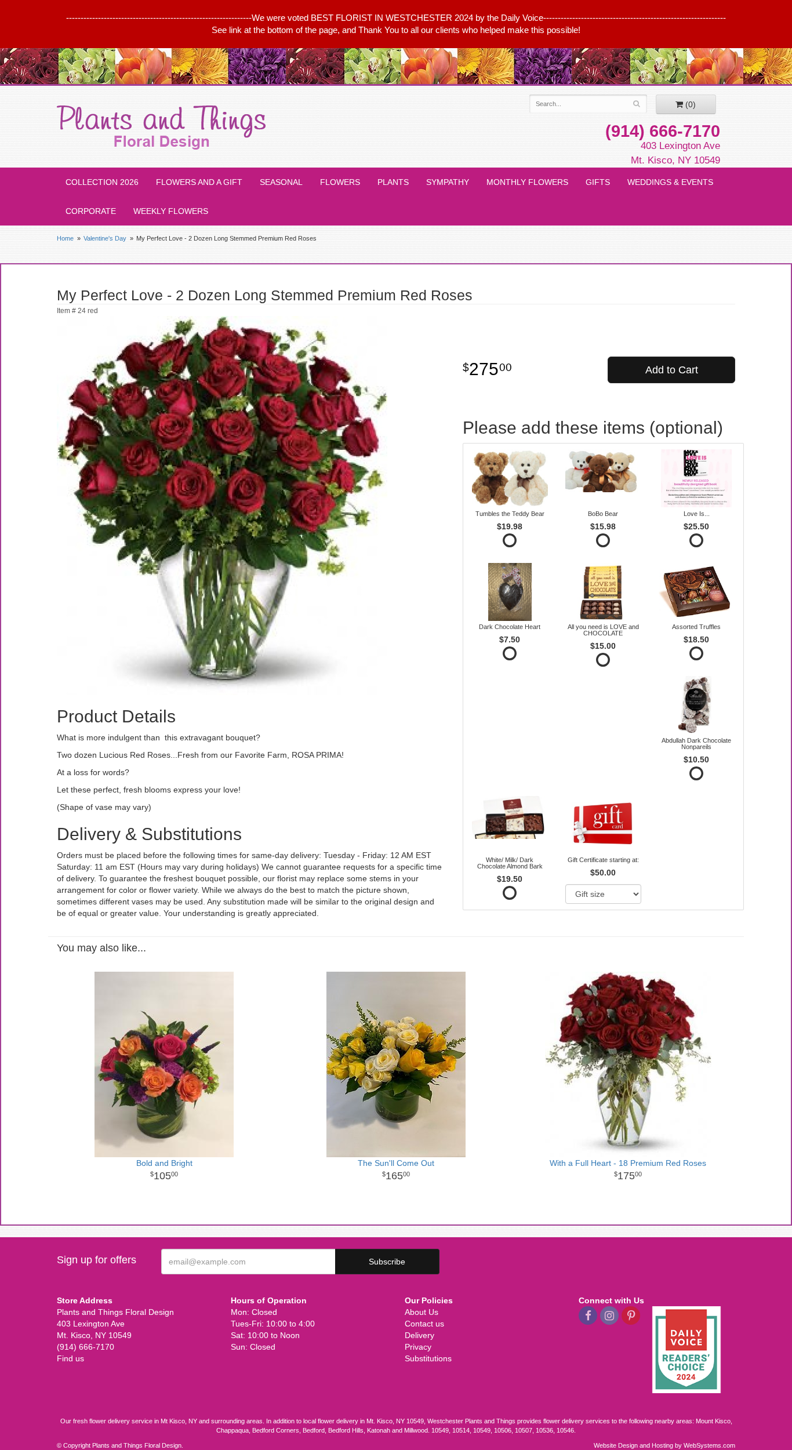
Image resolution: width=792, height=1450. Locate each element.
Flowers (340, 182)
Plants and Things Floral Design (161, 128)
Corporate (91, 211)
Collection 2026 (102, 182)
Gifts (598, 182)
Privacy (418, 1346)
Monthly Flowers (527, 182)
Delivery (419, 1335)
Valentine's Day (104, 238)
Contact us (424, 1323)
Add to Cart (671, 370)
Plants (393, 182)
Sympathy (447, 182)
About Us (421, 1312)
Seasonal (281, 182)
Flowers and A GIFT (199, 182)
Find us (70, 1358)
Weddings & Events (670, 182)
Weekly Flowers (170, 211)
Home (65, 238)
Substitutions (428, 1358)
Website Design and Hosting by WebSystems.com (664, 1445)
